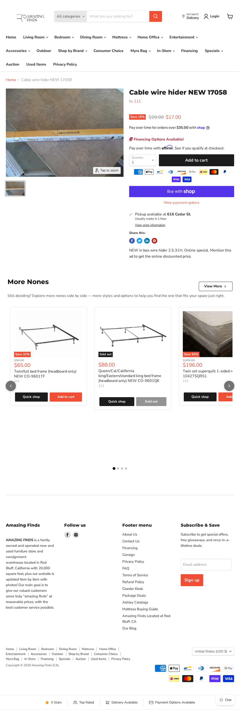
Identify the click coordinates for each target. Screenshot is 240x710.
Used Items (36, 64)
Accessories (17, 50)
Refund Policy (133, 582)
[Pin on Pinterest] (154, 241)
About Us (129, 534)
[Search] (155, 16)
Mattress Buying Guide (140, 609)
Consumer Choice (109, 50)
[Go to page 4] (126, 468)
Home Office (149, 37)
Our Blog (129, 628)
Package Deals (134, 595)
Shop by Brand (71, 50)
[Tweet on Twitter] (139, 241)
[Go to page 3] (122, 468)
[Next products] (229, 386)
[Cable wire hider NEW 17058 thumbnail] (15, 188)
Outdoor (44, 50)
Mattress (120, 37)
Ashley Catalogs (135, 602)
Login (214, 16)
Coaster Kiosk (132, 588)
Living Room (34, 37)
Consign (128, 554)
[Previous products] (11, 386)
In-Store (164, 50)
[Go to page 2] (118, 468)
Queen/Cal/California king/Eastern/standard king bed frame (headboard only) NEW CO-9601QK (129, 375)
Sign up (191, 580)
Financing (189, 50)
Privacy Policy (65, 64)
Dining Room (91, 37)
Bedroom (62, 37)
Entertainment (182, 37)
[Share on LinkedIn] (147, 241)
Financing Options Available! (158, 139)
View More (213, 286)
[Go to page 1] (114, 468)
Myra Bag (139, 50)
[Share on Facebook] (132, 241)
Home (11, 37)
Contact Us (130, 541)
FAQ (125, 568)
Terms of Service (135, 575)
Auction (12, 64)
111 (137, 101)
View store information (150, 225)
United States (211, 651)
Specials (213, 50)
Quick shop (31, 397)
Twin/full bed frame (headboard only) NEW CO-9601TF (45, 374)
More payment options (181, 203)
